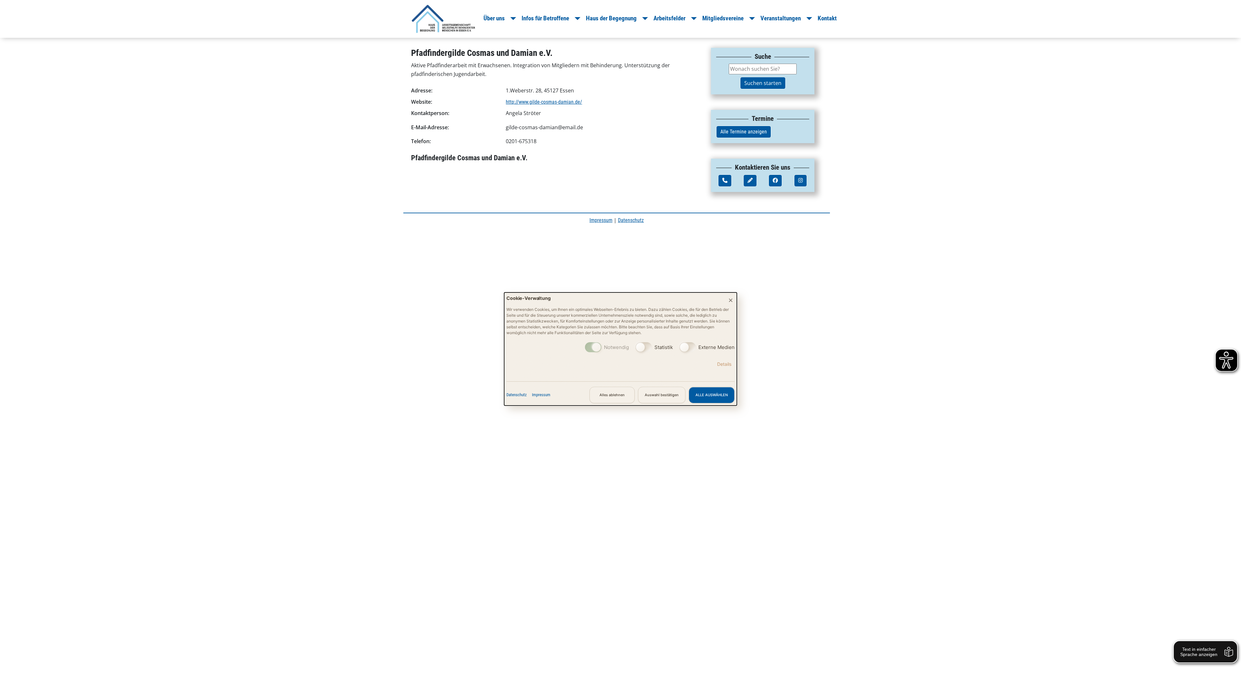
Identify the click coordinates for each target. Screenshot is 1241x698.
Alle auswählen (711, 395)
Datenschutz (516, 394)
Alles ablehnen (612, 395)
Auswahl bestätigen (662, 395)
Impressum (541, 394)
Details (724, 364)
